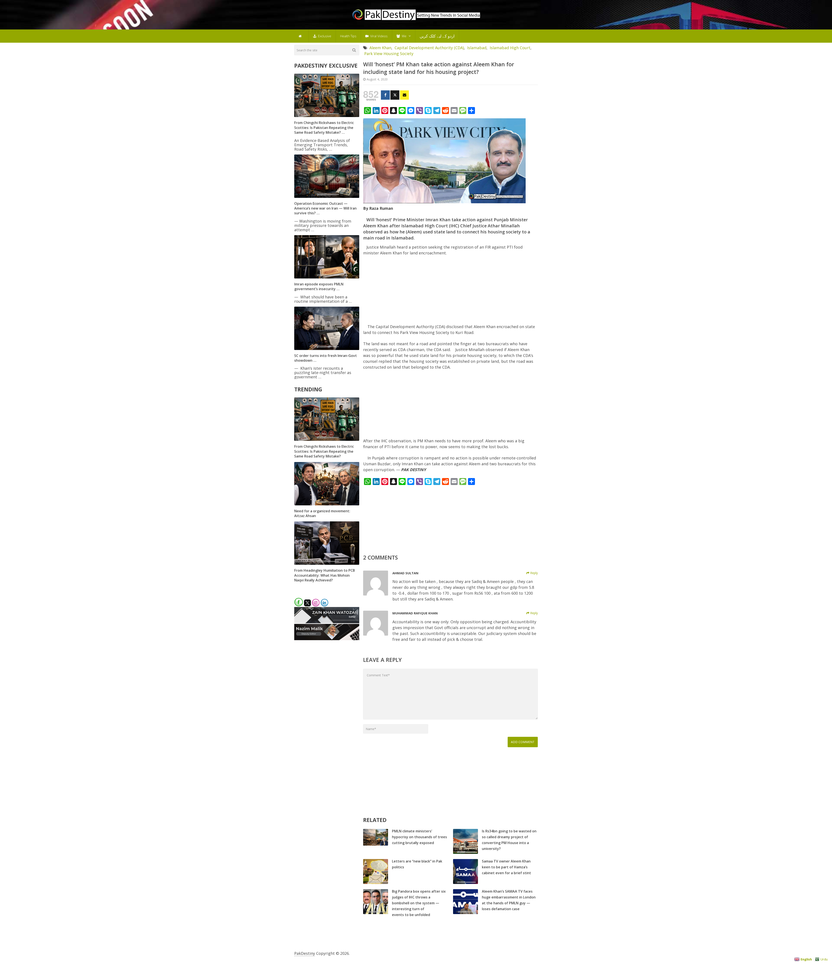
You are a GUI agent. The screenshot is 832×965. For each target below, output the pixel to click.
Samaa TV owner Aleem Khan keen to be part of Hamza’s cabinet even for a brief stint (506, 867)
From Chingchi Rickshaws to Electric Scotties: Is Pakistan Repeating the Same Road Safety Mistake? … (324, 127)
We (403, 36)
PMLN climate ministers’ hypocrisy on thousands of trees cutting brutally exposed (419, 837)
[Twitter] (394, 95)
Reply (533, 573)
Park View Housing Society (388, 53)
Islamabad (476, 47)
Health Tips (348, 36)
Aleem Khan (380, 47)
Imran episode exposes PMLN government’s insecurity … (318, 286)
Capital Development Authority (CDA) (429, 47)
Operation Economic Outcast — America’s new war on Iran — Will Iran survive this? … (325, 208)
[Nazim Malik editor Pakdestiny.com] (326, 638)
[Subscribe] (404, 95)
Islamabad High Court (510, 47)
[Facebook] (385, 95)
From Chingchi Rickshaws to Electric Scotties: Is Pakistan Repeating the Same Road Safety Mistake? (324, 451)
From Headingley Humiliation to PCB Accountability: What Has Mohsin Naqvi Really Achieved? (324, 575)
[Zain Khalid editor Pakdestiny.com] (326, 621)
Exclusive (324, 36)
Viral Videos (378, 36)
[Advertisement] (450, 291)
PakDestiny (304, 953)
